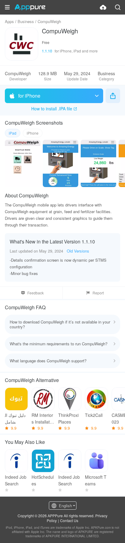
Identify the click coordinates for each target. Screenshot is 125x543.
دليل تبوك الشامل (15, 418)
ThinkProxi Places (68, 418)
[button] (7, 7)
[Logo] (30, 7)
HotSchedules (43, 480)
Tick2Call (94, 415)
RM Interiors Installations (42, 418)
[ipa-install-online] (103, 7)
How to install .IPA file (51, 109)
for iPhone (29, 95)
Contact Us (69, 520)
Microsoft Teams (95, 480)
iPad (12, 133)
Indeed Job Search (15, 480)
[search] (117, 7)
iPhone (33, 133)
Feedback (35, 292)
